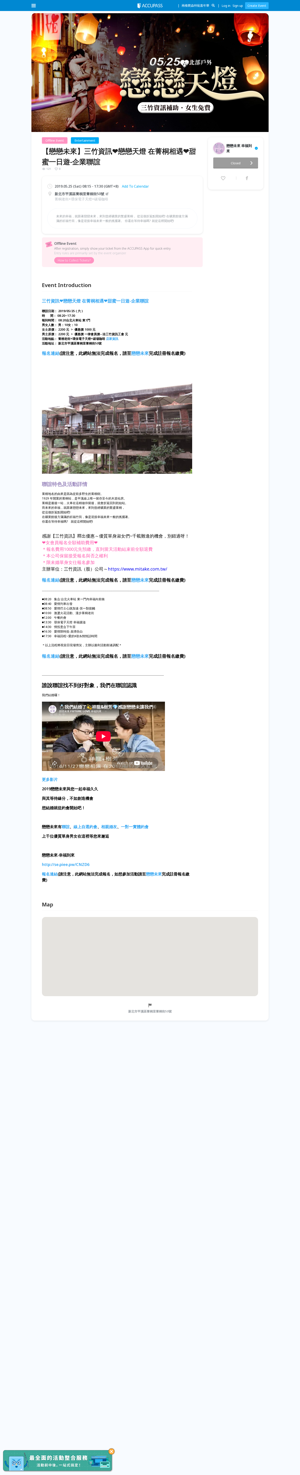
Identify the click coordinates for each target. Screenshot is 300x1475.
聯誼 (66, 826)
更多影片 (50, 779)
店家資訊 (112, 339)
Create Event (257, 6)
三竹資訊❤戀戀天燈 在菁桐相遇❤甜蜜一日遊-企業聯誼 (95, 301)
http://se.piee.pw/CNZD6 (65, 864)
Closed (235, 163)
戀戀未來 (140, 353)
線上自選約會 (85, 826)
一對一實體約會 (135, 826)
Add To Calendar (135, 186)
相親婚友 (109, 826)
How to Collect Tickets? (74, 260)
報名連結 (51, 353)
